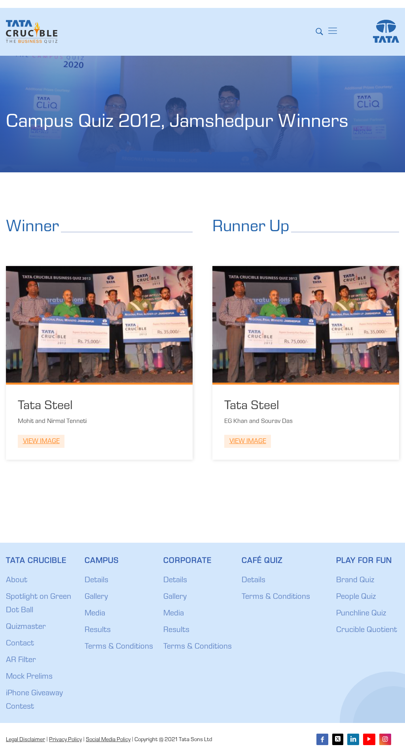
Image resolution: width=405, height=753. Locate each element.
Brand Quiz (355, 581)
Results (98, 630)
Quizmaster (26, 627)
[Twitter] (337, 739)
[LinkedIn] (353, 739)
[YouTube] (369, 739)
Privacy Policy (65, 740)
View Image (41, 441)
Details (96, 581)
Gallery (96, 597)
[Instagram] (385, 739)
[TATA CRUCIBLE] (31, 31)
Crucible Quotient (366, 630)
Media (95, 614)
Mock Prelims (29, 677)
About (16, 581)
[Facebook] (322, 739)
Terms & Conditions (119, 647)
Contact (20, 644)
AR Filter (21, 660)
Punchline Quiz (361, 614)
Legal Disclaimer (25, 740)
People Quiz (356, 597)
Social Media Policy (108, 740)
